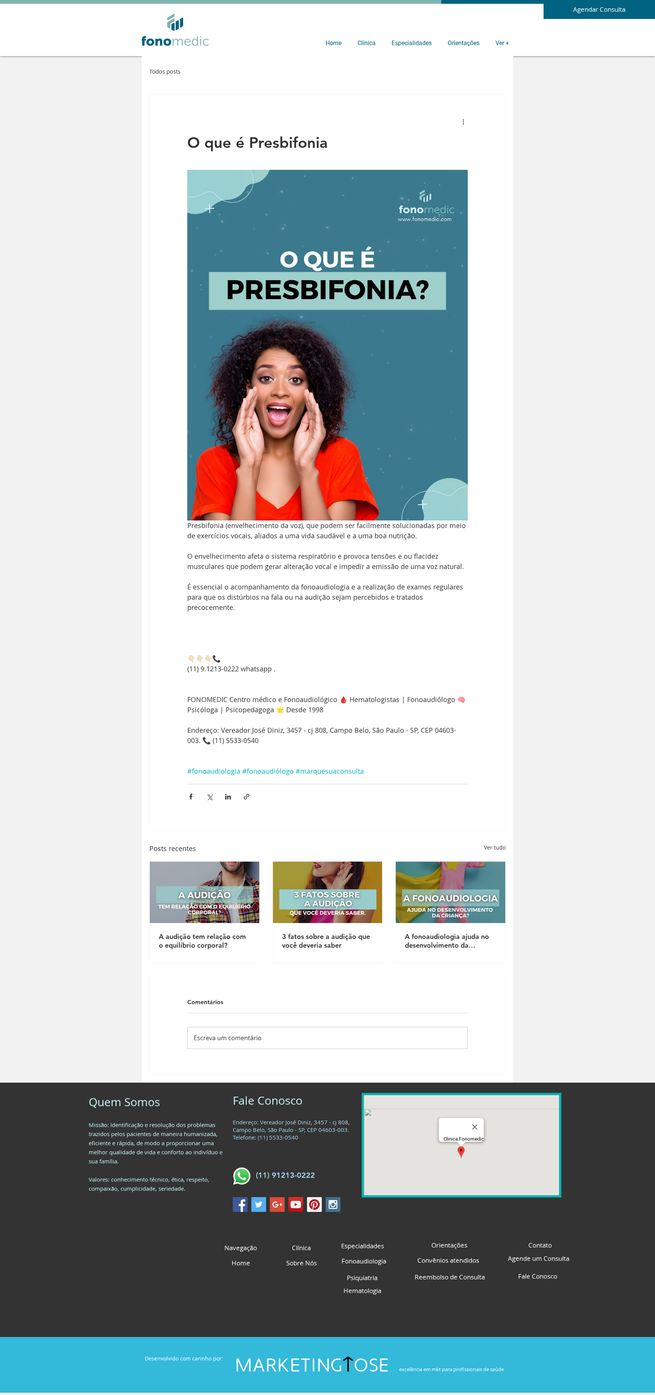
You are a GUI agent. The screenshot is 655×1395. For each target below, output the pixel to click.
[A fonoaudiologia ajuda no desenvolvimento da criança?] (450, 892)
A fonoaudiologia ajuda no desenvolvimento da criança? (447, 941)
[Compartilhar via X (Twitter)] (209, 796)
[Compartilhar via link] (246, 796)
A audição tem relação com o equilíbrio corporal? (202, 941)
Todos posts (164, 71)
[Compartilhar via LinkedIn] (228, 796)
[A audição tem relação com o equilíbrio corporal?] (204, 892)
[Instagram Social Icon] (333, 1204)
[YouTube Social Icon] (295, 1204)
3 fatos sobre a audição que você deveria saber (326, 941)
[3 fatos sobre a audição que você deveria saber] (327, 892)
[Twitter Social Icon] (258, 1204)
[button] (368, 43)
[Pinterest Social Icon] (314, 1204)
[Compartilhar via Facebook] (190, 796)
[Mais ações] (463, 121)
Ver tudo (495, 847)
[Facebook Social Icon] (240, 1204)
